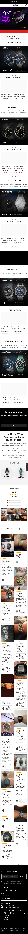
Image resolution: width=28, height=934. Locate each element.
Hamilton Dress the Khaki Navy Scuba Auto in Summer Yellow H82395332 (7, 399)
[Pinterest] (11, 890)
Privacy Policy (7, 883)
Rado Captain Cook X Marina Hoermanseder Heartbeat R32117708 (6, 96)
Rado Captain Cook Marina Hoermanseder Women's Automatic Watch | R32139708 (19, 96)
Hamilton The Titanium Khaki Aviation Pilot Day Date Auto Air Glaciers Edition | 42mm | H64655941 (20, 399)
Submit (22, 876)
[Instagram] (6, 890)
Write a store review (14, 524)
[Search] (6, 5)
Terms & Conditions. (17, 883)
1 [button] (12, 102)
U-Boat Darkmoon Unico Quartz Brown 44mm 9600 (20, 168)
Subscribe (14, 425)
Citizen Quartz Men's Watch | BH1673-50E (19, 327)
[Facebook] (2, 890)
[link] (14, 37)
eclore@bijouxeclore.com (11, 907)
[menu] (1, 5)
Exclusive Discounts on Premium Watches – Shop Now (14, 32)
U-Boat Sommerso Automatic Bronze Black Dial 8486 (6, 168)
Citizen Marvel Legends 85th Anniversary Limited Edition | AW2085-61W (7, 328)
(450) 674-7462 (9, 906)
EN (3, 930)
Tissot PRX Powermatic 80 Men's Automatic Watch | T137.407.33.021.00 (20, 240)
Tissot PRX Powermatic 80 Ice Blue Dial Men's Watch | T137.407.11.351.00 (7, 240)
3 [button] (15, 102)
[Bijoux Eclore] (14, 59)
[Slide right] (25, 37)
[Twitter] (15, 890)
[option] (14, 18)
